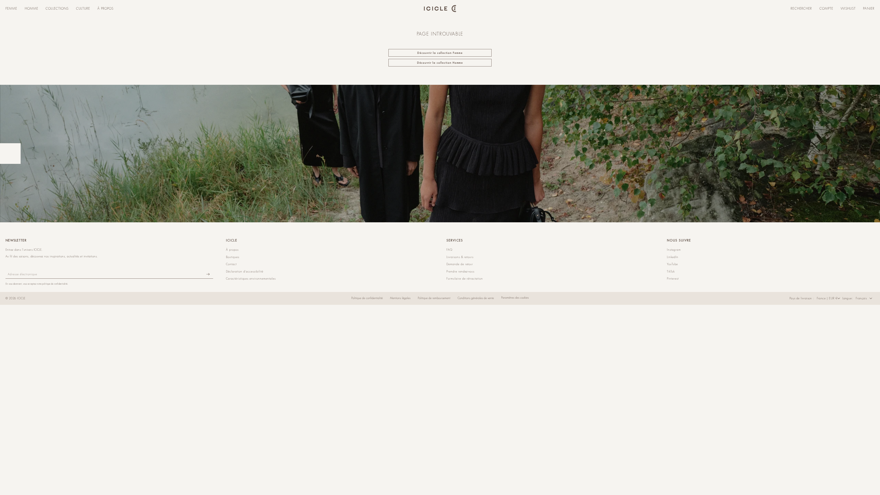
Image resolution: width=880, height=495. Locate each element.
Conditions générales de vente (476, 298)
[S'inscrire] (208, 274)
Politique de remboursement (434, 298)
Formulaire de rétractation (464, 278)
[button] (11, 8)
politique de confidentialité (54, 283)
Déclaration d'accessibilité (244, 271)
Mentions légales (400, 298)
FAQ (449, 250)
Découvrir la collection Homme (440, 62)
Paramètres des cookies (515, 298)
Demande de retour (459, 264)
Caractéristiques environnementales (251, 278)
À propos (232, 250)
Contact (231, 264)
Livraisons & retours (459, 257)
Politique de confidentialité (367, 298)
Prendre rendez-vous (460, 271)
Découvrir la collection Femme (440, 53)
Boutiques (232, 257)
